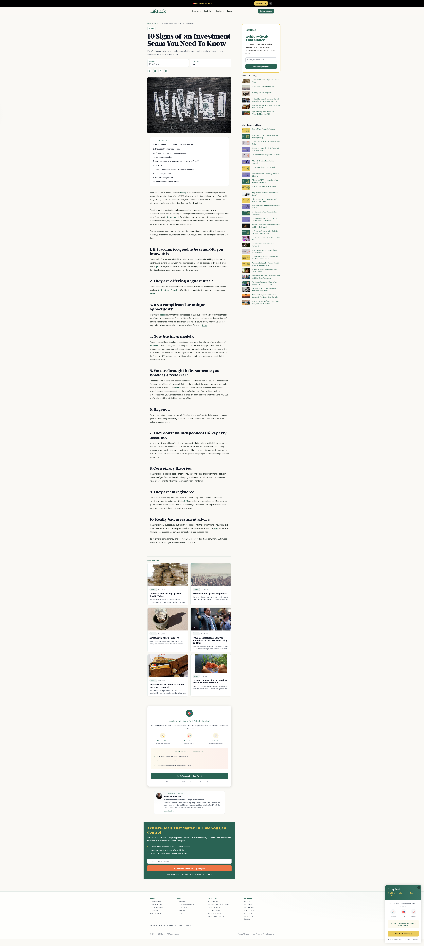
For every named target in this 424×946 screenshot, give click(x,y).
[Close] (270, 3)
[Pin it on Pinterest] (155, 71)
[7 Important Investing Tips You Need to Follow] (168, 574)
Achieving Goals (155, 913)
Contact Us (248, 904)
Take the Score (266, 11)
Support (247, 919)
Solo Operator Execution (216, 916)
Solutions (219, 11)
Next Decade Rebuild (214, 913)
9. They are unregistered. (163, 177)
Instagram (162, 925)
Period (152, 293)
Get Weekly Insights (261, 66)
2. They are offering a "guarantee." (166, 149)
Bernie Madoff (172, 217)
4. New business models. (162, 157)
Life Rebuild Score (156, 904)
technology (154, 345)
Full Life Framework (156, 907)
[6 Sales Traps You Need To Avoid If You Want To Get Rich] (168, 665)
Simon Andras (154, 64)
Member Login (248, 916)
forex (204, 325)
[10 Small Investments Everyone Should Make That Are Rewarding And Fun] (211, 619)
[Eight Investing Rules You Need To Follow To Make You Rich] (211, 663)
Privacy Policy (255, 934)
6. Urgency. (157, 165)
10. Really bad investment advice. (166, 181)
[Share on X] (160, 71)
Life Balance (154, 910)
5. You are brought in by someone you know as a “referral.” (176, 161)
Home (149, 23)
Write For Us (248, 913)
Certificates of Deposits (168, 290)
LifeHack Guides (155, 901)
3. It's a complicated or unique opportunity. (170, 153)
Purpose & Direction (214, 907)
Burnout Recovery (213, 901)
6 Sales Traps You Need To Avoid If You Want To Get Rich (167, 685)
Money (156, 23)
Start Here (195, 11)
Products (207, 11)
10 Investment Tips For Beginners (210, 593)
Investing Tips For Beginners (164, 638)
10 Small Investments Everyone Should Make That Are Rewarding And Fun (210, 640)
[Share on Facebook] (149, 71)
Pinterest (170, 925)
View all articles (169, 811)
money (183, 192)
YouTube (180, 925)
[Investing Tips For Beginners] (168, 619)
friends (178, 387)
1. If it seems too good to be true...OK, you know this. (173, 145)
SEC (186, 501)
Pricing (229, 11)
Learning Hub (181, 910)
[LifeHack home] (158, 11)
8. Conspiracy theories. (162, 173)
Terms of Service (243, 934)
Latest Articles (249, 907)
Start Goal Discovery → (403, 934)
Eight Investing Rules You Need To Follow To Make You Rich (210, 681)
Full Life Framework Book (185, 904)
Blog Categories (249, 910)
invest (216, 528)
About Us (247, 901)
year (158, 266)
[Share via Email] (166, 71)
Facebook (153, 925)
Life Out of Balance (214, 910)
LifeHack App (181, 901)
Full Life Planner (182, 907)
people (163, 314)
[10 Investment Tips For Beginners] (211, 574)
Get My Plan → (261, 3)
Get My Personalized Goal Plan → (189, 776)
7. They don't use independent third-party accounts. (173, 169)
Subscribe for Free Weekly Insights (189, 868)
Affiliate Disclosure (267, 934)
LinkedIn (187, 925)
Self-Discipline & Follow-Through (218, 904)
